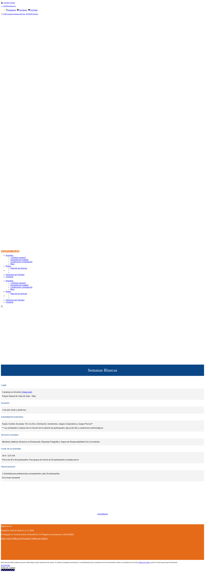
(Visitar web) (27, 392)
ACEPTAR (5, 566)
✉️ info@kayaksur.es (8, 6)
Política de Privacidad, (21, 539)
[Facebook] (12, 526)
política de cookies (144, 562)
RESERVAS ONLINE (10, 251)
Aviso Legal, (6, 539)
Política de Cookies (39, 539)
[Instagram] (13, 526)
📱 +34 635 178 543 (8, 3)
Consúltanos (102, 514)
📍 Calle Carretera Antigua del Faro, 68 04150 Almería (19, 14)
